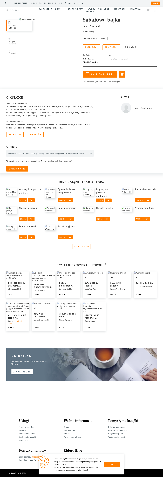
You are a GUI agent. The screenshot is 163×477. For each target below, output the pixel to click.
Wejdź (155, 3)
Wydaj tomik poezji (116, 437)
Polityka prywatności (73, 437)
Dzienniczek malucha (117, 430)
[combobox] (20, 10)
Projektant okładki (27, 433)
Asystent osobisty (26, 427)
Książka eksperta (115, 433)
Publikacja (23, 440)
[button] (20, 10)
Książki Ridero (70, 430)
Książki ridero (21, 3)
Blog (50, 3)
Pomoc (58, 3)
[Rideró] (5, 3)
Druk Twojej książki (27, 437)
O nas (34, 3)
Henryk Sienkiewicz (92, 26)
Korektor (22, 430)
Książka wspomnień (117, 427)
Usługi (42, 3)
